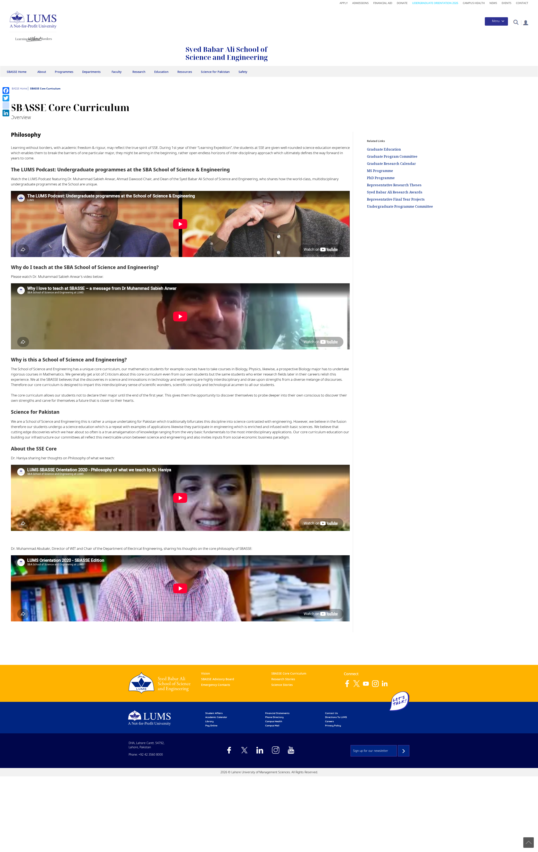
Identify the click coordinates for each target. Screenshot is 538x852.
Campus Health (474, 3)
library (209, 721)
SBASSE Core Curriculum (288, 673)
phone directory (274, 717)
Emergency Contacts (215, 685)
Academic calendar (216, 717)
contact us (331, 713)
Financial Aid (382, 3)
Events (506, 3)
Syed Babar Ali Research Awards (394, 192)
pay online (211, 725)
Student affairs (214, 713)
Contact (522, 3)
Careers (329, 721)
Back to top (528, 842)
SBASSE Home (16, 72)
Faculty (116, 72)
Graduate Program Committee (392, 156)
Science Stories (282, 685)
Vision (205, 673)
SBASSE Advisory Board (217, 679)
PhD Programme (381, 178)
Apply (344, 3)
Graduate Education (384, 149)
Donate (402, 3)
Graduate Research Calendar (391, 163)
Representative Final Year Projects (396, 199)
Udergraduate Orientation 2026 (435, 3)
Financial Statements (277, 713)
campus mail (272, 725)
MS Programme (380, 170)
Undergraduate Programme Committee (400, 206)
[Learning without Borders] (33, 38)
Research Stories (283, 679)
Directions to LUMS (336, 717)
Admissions (360, 3)
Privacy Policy (333, 725)
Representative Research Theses (394, 185)
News (493, 3)
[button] (516, 21)
